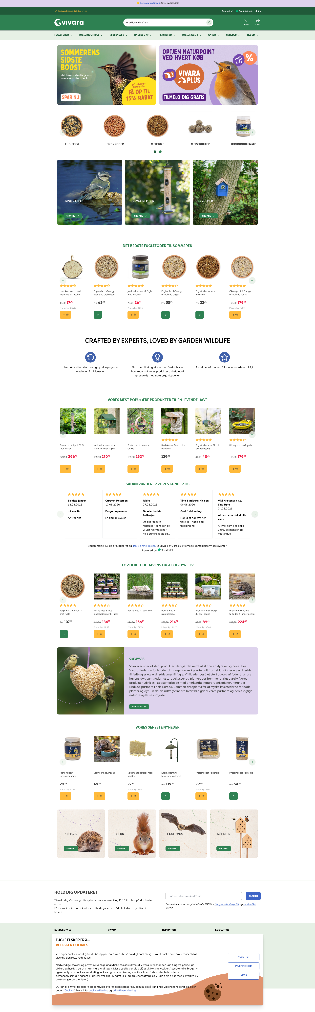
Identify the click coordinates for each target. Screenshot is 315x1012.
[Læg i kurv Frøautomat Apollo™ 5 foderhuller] (65, 469)
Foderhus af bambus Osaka (138, 447)
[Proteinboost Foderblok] (208, 749)
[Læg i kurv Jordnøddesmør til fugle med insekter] (133, 315)
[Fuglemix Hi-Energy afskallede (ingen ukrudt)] (174, 267)
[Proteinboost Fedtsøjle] (242, 749)
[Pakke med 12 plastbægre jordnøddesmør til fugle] (174, 586)
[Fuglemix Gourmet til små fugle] (72, 586)
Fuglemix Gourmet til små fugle (71, 612)
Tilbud (251, 35)
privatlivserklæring (124, 990)
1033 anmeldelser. (144, 545)
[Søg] (209, 22)
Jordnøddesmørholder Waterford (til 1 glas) (105, 447)
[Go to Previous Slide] (63, 132)
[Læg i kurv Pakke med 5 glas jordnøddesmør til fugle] (99, 634)
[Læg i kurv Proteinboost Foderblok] (201, 796)
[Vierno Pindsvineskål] (106, 749)
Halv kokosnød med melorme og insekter (70, 293)
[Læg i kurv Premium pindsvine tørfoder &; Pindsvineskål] (235, 634)
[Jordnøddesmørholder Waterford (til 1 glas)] (106, 421)
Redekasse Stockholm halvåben (173, 447)
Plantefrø (165, 35)
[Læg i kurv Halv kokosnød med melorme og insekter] (65, 315)
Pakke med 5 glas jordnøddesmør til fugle (106, 612)
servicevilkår (249, 904)
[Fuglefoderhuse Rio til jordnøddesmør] (208, 421)
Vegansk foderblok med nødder (139, 774)
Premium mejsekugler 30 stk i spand (206, 612)
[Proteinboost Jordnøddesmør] (72, 749)
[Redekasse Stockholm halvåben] (174, 421)
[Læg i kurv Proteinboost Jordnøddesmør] (65, 796)
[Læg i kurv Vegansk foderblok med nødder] (133, 796)
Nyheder (231, 35)
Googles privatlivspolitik (227, 904)
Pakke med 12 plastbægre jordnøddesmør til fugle (173, 612)
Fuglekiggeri (190, 35)
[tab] (155, 151)
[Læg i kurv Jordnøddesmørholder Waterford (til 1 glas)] (99, 469)
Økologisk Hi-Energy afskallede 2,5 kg (240, 293)
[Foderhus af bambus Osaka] (140, 421)
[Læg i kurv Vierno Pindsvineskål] (99, 796)
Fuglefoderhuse (89, 35)
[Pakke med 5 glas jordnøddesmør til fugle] (106, 586)
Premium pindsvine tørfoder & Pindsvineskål (242, 612)
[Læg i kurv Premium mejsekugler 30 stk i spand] (201, 634)
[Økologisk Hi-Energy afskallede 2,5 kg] (242, 267)
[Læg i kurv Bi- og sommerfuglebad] (235, 469)
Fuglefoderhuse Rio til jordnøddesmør (207, 447)
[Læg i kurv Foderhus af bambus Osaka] (133, 469)
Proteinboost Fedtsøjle (241, 772)
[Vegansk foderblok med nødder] (140, 749)
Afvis (243, 975)
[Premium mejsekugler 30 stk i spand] (208, 586)
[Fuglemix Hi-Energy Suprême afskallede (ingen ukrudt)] (106, 267)
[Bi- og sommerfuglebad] (242, 421)
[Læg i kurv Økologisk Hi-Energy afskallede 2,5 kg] (235, 315)
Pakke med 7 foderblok (139, 610)
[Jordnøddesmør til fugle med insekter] (140, 267)
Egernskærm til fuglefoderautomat (171, 774)
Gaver (212, 35)
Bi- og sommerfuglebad (241, 445)
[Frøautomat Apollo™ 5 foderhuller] (72, 421)
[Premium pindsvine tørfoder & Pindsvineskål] (242, 586)
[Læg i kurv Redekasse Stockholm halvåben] (167, 469)
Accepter (243, 957)
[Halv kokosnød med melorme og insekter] (72, 267)
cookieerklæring (99, 990)
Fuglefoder (61, 35)
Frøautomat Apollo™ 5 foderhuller (72, 447)
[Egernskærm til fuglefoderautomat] (174, 749)
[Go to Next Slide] (252, 132)
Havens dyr (141, 35)
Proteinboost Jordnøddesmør (68, 774)
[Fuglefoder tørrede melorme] (208, 267)
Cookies (69, 990)
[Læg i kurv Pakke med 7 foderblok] (133, 634)
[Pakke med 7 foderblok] (140, 586)
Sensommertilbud (150, 2)
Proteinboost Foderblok (207, 772)
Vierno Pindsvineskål (104, 772)
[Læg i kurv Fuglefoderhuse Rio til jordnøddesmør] (201, 469)
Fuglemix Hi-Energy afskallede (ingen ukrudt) (171, 293)
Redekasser (117, 35)
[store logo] (69, 22)
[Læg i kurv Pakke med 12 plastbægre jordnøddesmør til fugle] (167, 634)
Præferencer (243, 966)
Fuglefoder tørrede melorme (205, 293)
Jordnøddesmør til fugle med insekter (139, 293)
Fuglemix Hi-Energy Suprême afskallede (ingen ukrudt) (104, 293)
